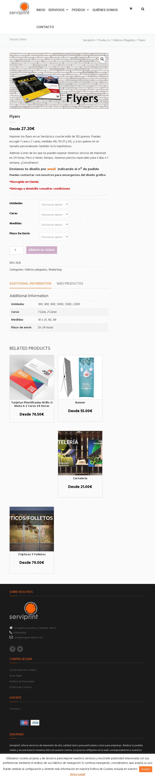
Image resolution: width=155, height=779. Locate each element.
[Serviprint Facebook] (12, 649)
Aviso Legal (77, 774)
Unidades (15, 203)
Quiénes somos (105, 9)
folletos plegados (36, 269)
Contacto (45, 26)
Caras (13, 213)
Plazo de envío (19, 233)
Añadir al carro (42, 250)
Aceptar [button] (145, 769)
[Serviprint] (19, 8)
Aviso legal (15, 676)
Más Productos (70, 283)
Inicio (40, 9)
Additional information (30, 283)
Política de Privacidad (21, 681)
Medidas (15, 223)
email (52, 169)
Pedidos (78, 9)
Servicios (56, 9)
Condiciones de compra (22, 670)
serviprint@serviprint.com (28, 637)
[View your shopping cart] (131, 8)
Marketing (55, 269)
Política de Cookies (20, 687)
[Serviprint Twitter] (20, 649)
